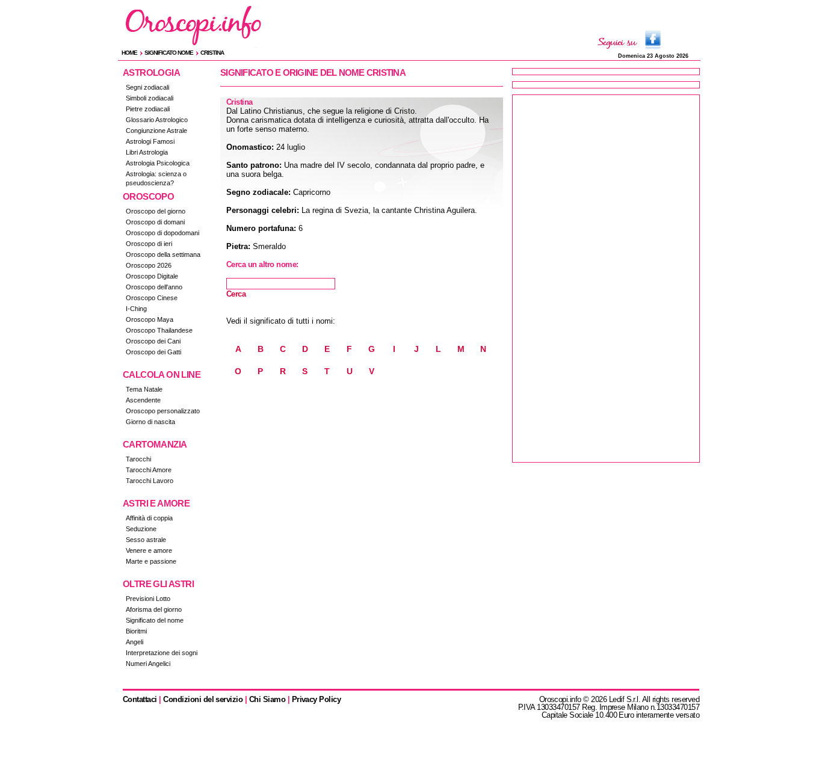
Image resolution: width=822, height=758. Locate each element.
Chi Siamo (267, 699)
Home (129, 52)
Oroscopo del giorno (155, 211)
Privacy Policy (316, 699)
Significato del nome (155, 620)
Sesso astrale (146, 539)
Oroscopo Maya (149, 319)
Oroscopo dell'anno (154, 287)
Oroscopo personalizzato (163, 410)
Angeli (134, 642)
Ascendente (143, 400)
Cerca (236, 293)
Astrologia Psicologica (158, 163)
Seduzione (141, 528)
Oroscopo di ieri (149, 243)
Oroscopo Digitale (152, 276)
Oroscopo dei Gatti (153, 352)
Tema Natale (144, 389)
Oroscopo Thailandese (159, 330)
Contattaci (140, 699)
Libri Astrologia (147, 152)
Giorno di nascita (150, 421)
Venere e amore (149, 550)
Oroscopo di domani (155, 222)
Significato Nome (168, 52)
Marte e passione (151, 561)
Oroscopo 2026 (149, 265)
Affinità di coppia (149, 518)
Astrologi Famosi (150, 141)
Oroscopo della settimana (163, 254)
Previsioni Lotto (148, 598)
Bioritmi (136, 631)
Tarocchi (138, 459)
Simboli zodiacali (149, 98)
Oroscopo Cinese (152, 297)
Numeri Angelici (148, 663)
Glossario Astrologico (157, 119)
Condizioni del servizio (203, 699)
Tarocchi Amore (149, 469)
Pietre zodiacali (148, 108)
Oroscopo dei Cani (153, 341)
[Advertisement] (606, 278)
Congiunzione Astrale (156, 130)
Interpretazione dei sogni (161, 652)
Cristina (212, 52)
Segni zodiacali (147, 87)
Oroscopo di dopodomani (162, 232)
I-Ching (136, 308)
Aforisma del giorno (154, 609)
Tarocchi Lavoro (149, 480)
